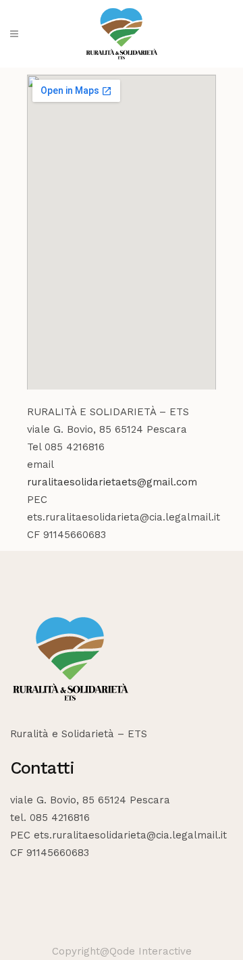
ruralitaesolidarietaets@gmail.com (112, 482)
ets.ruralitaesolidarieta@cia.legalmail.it (130, 835)
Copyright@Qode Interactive (122, 951)
